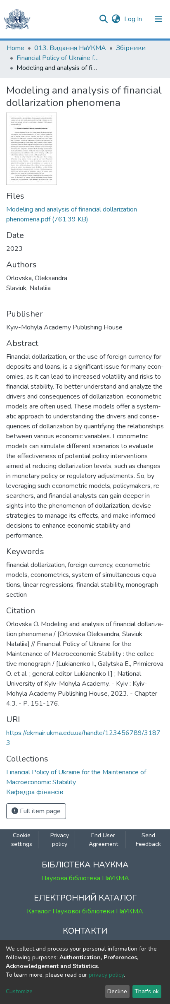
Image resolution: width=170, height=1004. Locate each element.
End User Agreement (103, 839)
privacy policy (106, 975)
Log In (134, 19)
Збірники (131, 48)
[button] (116, 19)
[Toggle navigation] (158, 19)
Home (15, 48)
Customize (19, 991)
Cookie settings (21, 839)
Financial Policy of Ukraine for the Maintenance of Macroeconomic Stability (58, 57)
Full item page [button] (39, 811)
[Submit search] (103, 19)
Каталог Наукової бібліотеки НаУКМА (85, 911)
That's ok (147, 991)
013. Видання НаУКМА (70, 48)
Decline (117, 991)
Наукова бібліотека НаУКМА (85, 878)
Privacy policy (59, 839)
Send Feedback (148, 839)
